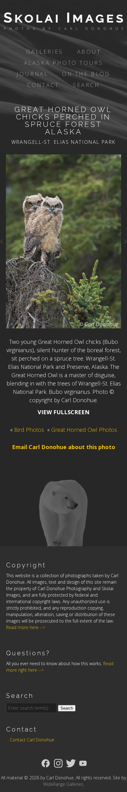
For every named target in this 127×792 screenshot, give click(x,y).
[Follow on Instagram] (58, 762)
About (89, 51)
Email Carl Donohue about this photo (63, 447)
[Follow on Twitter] (71, 762)
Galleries (44, 51)
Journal (32, 73)
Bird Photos (29, 429)
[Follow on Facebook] (45, 762)
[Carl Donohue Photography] (63, 25)
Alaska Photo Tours (63, 62)
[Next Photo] (124, 244)
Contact (43, 85)
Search (86, 85)
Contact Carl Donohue (32, 740)
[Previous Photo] (3, 244)
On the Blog (86, 73)
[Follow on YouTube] (83, 762)
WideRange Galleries (63, 784)
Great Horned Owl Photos (84, 429)
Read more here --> (25, 627)
